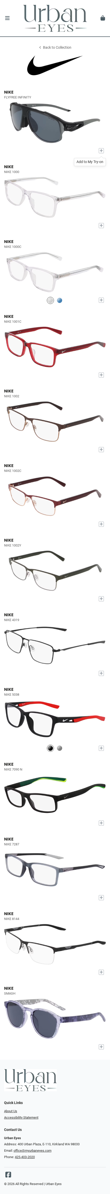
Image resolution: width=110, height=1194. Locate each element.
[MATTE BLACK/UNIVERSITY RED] (50, 748)
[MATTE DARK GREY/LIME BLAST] (59, 748)
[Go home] (55, 18)
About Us (10, 1111)
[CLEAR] (50, 300)
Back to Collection (57, 47)
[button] (7, 18)
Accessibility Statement (21, 1117)
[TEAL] (59, 300)
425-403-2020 (25, 1157)
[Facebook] (8, 1176)
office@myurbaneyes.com (32, 1150)
